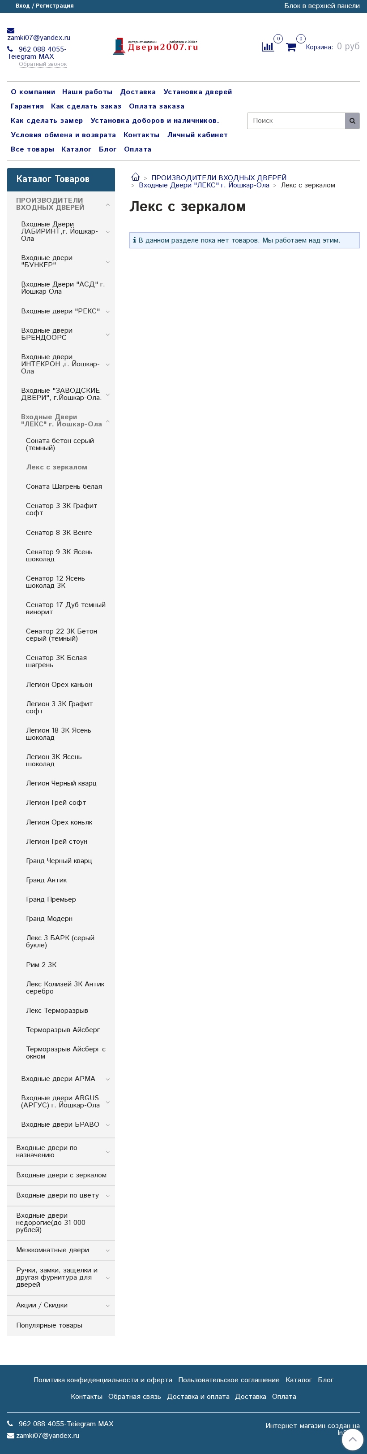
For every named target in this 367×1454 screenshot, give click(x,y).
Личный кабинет (197, 135)
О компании (33, 92)
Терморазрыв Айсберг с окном (66, 1053)
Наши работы (87, 92)
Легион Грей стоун (56, 842)
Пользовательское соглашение (229, 1380)
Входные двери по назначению (46, 1151)
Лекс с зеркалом (56, 467)
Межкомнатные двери (52, 1250)
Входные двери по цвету (57, 1195)
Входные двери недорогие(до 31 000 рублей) (50, 1223)
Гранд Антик (46, 880)
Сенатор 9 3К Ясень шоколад (59, 555)
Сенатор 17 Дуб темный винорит (66, 608)
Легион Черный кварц (61, 783)
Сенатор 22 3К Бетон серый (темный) (61, 635)
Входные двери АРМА (58, 1079)
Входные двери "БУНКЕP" (47, 261)
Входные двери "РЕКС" (60, 311)
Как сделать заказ (86, 106)
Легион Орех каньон (59, 685)
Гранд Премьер (51, 899)
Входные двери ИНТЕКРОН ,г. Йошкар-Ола (60, 364)
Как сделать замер (47, 121)
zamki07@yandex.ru (38, 38)
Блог (108, 149)
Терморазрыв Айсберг (63, 1030)
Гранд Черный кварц (59, 861)
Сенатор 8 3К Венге (59, 533)
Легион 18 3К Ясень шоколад (58, 734)
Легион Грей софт (56, 803)
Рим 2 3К (41, 965)
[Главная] (135, 178)
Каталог (76, 149)
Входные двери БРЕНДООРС (47, 334)
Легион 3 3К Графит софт (59, 707)
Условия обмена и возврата (63, 135)
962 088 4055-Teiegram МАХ (37, 53)
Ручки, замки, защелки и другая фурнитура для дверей (57, 1277)
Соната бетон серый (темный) (60, 444)
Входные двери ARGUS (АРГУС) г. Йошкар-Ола (60, 1102)
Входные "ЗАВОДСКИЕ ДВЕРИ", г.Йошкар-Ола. (61, 394)
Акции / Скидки (42, 1305)
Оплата (138, 149)
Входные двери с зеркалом (61, 1175)
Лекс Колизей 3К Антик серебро (65, 988)
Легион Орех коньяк (59, 822)
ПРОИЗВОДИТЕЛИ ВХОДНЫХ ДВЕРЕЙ (218, 178)
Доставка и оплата (198, 1397)
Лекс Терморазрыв (57, 1011)
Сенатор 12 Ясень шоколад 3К (55, 582)
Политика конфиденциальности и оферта (103, 1380)
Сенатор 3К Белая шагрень (56, 661)
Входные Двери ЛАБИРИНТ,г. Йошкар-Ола (59, 231)
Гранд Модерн (49, 919)
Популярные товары (49, 1325)
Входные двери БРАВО (60, 1125)
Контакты (142, 135)
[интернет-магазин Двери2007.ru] (154, 45)
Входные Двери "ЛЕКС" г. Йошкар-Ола (204, 185)
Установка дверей (197, 92)
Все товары (32, 149)
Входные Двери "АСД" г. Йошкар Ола (63, 288)
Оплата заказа (157, 106)
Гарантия (27, 106)
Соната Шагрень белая (64, 487)
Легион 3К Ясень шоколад (54, 760)
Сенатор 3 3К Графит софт (62, 509)
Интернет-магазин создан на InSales (312, 1430)
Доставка (138, 92)
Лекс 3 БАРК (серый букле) (60, 942)
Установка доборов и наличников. (155, 121)
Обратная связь (134, 1397)
